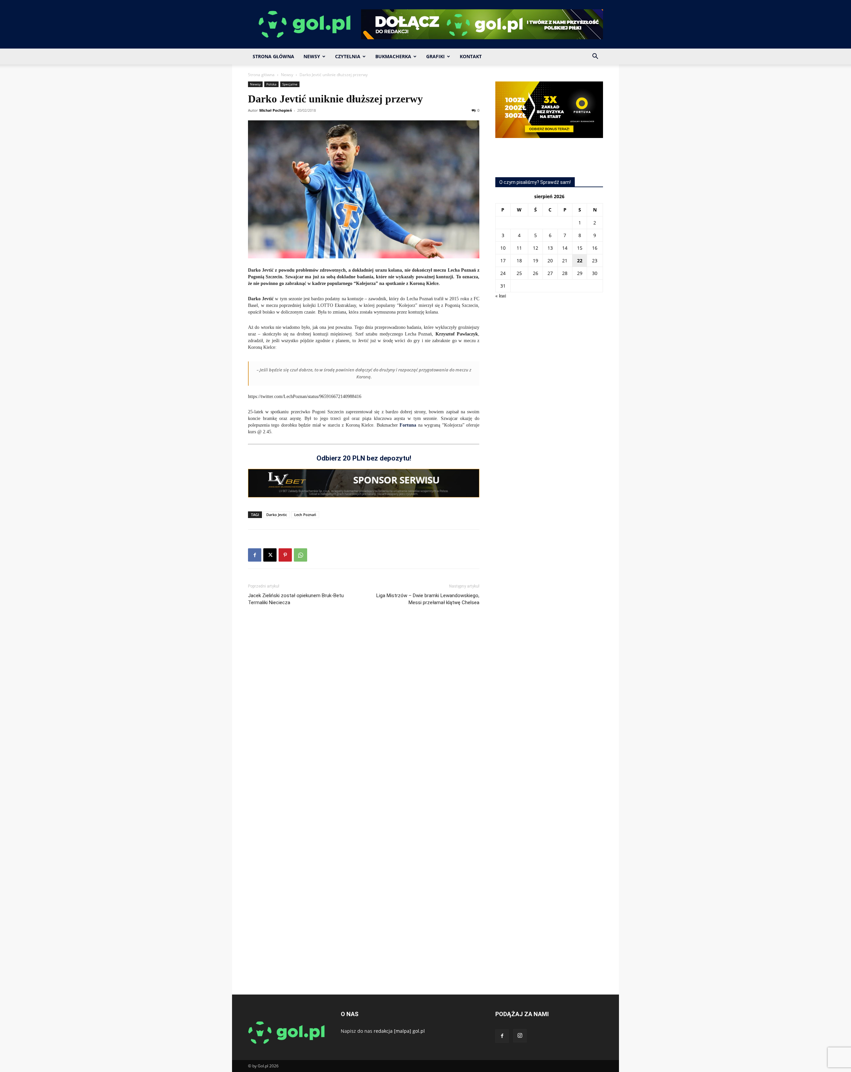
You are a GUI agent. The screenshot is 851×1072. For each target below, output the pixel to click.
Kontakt (471, 56)
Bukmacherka (393, 56)
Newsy (312, 56)
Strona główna (261, 74)
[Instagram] (520, 1035)
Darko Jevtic (276, 514)
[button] (595, 57)
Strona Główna (273, 56)
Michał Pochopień (275, 110)
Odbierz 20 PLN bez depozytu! (363, 458)
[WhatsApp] (300, 555)
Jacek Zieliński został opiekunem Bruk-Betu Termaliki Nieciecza (296, 599)
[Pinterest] (285, 555)
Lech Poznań (305, 514)
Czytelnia (347, 56)
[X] (270, 555)
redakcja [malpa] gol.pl (399, 1031)
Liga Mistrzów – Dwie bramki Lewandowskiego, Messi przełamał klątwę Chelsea (427, 599)
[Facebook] (254, 555)
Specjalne (290, 84)
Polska (271, 84)
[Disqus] (363, 710)
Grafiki (435, 56)
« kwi (500, 296)
